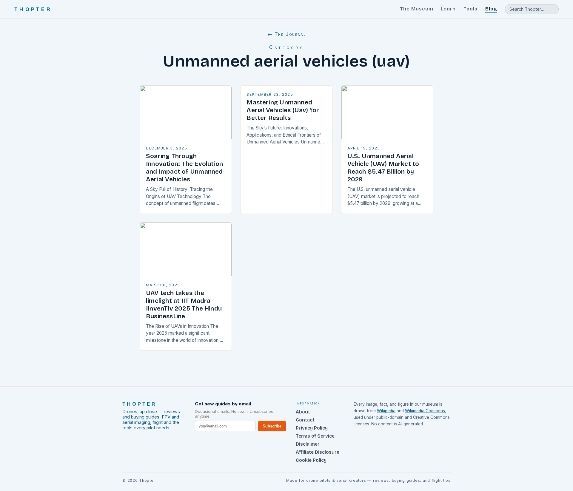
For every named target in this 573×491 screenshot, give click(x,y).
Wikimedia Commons (425, 410)
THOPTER (33, 9)
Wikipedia (386, 410)
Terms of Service (315, 436)
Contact (305, 420)
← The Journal (286, 34)
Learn (448, 9)
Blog (491, 9)
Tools (470, 9)
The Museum (416, 9)
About (303, 412)
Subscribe (272, 426)
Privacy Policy (312, 428)
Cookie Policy (311, 460)
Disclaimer (308, 444)
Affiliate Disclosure (317, 452)
